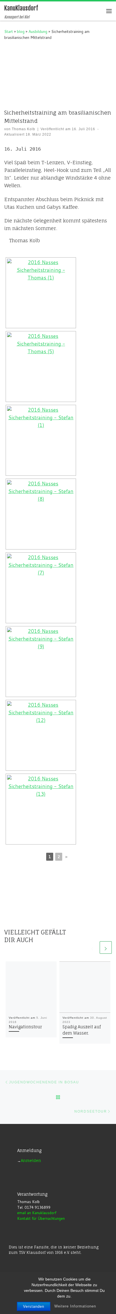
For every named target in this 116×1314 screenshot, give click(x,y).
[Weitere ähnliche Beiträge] (106, 947)
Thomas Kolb (23, 129)
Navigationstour (25, 1026)
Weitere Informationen (75, 1306)
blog (20, 31)
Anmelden (31, 1160)
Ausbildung (37, 31)
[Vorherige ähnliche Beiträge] (92, 947)
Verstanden (33, 1306)
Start (8, 31)
